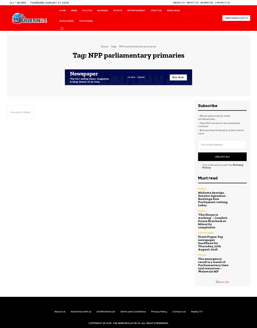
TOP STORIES (206, 233)
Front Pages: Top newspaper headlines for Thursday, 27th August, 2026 (210, 243)
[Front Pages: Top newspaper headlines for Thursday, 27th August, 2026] (239, 240)
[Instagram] (240, 3)
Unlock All (222, 156)
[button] (61, 28)
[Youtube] (248, 3)
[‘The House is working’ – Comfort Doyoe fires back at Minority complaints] (239, 217)
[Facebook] (235, 3)
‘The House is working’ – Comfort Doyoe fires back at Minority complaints (212, 221)
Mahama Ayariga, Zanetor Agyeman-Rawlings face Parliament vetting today (213, 199)
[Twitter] (244, 3)
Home (104, 46)
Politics (202, 189)
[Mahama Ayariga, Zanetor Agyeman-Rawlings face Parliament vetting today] (239, 195)
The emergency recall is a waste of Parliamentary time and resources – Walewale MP (213, 265)
